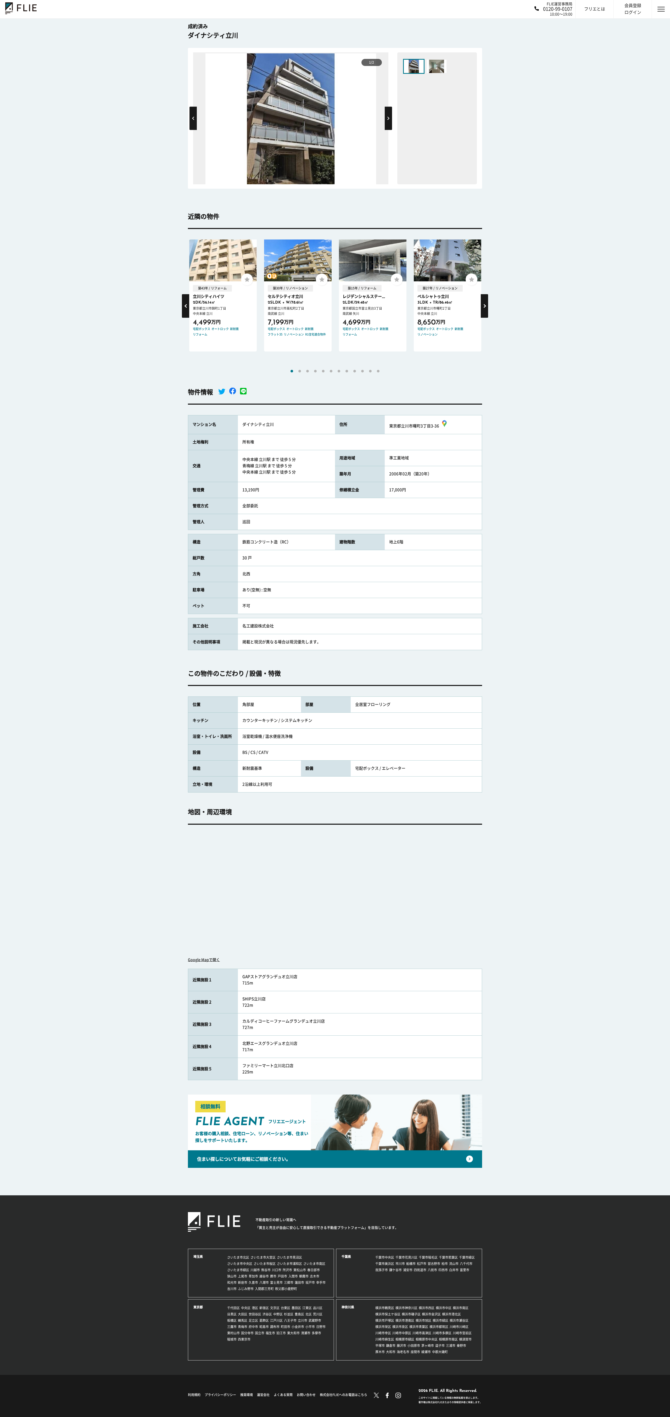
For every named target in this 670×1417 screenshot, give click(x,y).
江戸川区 (276, 1320)
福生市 (270, 1333)
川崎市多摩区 (442, 1333)
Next (388, 118)
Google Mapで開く (204, 960)
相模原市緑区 (404, 1339)
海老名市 (403, 1351)
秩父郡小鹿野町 (286, 1288)
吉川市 (232, 1288)
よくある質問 (283, 1394)
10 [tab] (362, 371)
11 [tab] (370, 371)
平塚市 (380, 1345)
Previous (193, 118)
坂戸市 (310, 1282)
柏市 (445, 1263)
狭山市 (232, 1276)
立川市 (302, 1320)
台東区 (285, 1307)
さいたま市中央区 (239, 1263)
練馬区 (242, 1320)
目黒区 (232, 1314)
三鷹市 (232, 1326)
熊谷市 (266, 1269)
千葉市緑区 (467, 1257)
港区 (255, 1307)
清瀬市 (305, 1333)
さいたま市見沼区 (289, 1257)
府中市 (253, 1326)
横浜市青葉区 (418, 1326)
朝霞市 (304, 1276)
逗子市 (440, 1345)
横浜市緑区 (440, 1320)
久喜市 (253, 1282)
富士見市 (276, 1282)
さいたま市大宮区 (263, 1257)
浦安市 (407, 1269)
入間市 (293, 1276)
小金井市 (298, 1326)
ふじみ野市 (246, 1288)
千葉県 (346, 1256)
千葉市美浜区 (384, 1263)
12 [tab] (378, 371)
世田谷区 (255, 1314)
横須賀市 (465, 1339)
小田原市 (413, 1345)
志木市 (314, 1276)
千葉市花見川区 (406, 1257)
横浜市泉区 (400, 1326)
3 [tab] (307, 371)
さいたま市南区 (314, 1263)
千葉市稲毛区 (428, 1257)
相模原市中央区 (427, 1339)
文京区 (275, 1307)
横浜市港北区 (451, 1314)
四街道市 (420, 1269)
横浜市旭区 (423, 1320)
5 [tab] (323, 371)
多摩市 (316, 1333)
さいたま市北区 (238, 1257)
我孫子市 (381, 1269)
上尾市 (242, 1276)
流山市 (454, 1263)
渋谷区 (267, 1314)
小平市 (310, 1326)
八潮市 (264, 1282)
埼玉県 (198, 1256)
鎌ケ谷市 (395, 1269)
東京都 (198, 1307)
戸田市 (282, 1276)
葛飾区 (264, 1320)
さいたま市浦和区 (289, 1263)
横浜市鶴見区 (384, 1307)
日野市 (321, 1326)
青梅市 (242, 1326)
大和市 (390, 1351)
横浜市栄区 (383, 1326)
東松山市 (299, 1269)
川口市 (276, 1269)
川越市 (255, 1269)
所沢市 (287, 1269)
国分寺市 (247, 1333)
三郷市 (288, 1282)
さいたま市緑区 (238, 1269)
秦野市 (461, 1345)
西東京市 (244, 1339)
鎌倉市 (390, 1345)
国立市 (259, 1333)
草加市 (253, 1276)
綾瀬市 (426, 1351)
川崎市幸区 (383, 1333)
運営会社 (263, 1394)
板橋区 (232, 1320)
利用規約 (194, 1394)
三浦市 (450, 1345)
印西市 (443, 1269)
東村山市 (233, 1333)
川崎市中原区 (401, 1333)
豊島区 (299, 1314)
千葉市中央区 (384, 1257)
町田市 (285, 1326)
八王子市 (290, 1320)
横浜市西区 (426, 1307)
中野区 (278, 1314)
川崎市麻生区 (384, 1339)
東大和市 (293, 1333)
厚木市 (380, 1351)
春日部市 (313, 1269)
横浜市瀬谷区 (459, 1320)
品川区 (317, 1307)
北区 (308, 1314)
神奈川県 (348, 1307)
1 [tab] (292, 371)
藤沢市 (401, 1345)
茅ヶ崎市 (427, 1345)
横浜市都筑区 (438, 1326)
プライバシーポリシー (220, 1394)
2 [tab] (299, 371)
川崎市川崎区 (459, 1326)
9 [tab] (354, 371)
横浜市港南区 (404, 1320)
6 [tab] (331, 371)
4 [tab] (315, 371)
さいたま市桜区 (265, 1263)
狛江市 (281, 1333)
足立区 (253, 1320)
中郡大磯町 (440, 1351)
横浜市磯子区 (411, 1314)
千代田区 (233, 1307)
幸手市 (321, 1282)
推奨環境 (246, 1394)
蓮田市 (299, 1282)
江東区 (307, 1307)
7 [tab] (339, 371)
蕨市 (273, 1276)
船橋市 (411, 1263)
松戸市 (421, 1263)
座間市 (415, 1351)
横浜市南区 (460, 1307)
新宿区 (264, 1307)
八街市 (432, 1269)
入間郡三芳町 (264, 1288)
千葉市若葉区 (448, 1257)
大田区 (242, 1314)
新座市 (242, 1282)
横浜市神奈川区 (406, 1307)
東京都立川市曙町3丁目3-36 (414, 426)
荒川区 (317, 1314)
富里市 (464, 1269)
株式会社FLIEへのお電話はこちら (343, 1394)
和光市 (232, 1282)
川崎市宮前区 (462, 1333)
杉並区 (288, 1314)
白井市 (454, 1269)
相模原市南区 (448, 1339)
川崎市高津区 (421, 1333)
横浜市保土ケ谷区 (387, 1314)
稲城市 (232, 1339)
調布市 (275, 1326)
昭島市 (264, 1326)
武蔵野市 (315, 1320)
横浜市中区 (443, 1307)
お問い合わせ (306, 1394)
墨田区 (296, 1307)
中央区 (245, 1307)
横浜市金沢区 (431, 1314)
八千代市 (466, 1263)
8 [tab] (346, 371)
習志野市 (434, 1263)
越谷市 (264, 1276)
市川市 (400, 1263)
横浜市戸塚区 (384, 1320)
